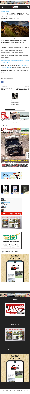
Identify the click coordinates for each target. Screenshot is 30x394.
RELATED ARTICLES (9, 109)
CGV (10, 390)
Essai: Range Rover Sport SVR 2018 (7, 88)
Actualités (2, 9)
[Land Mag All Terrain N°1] (15, 115)
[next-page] (16, 122)
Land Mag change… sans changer (5, 120)
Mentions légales (4, 390)
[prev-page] (14, 122)
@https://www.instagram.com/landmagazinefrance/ (15, 289)
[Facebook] (2, 82)
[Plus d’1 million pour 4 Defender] (24, 115)
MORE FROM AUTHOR (20, 109)
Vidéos (7, 11)
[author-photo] (15, 96)
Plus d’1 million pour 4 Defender (24, 120)
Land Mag (6, 78)
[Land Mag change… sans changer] (5, 115)
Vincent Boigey (4, 18)
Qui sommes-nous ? (25, 390)
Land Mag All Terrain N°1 (14, 120)
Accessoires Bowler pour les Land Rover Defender (22, 88)
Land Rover (11, 78)
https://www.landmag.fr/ (15, 102)
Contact (13, 390)
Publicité (18, 390)
